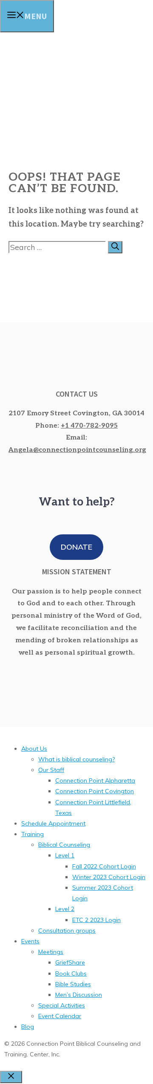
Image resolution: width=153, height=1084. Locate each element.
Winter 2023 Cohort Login (108, 877)
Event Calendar (59, 1016)
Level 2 (64, 909)
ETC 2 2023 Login (96, 920)
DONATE (76, 547)
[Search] (115, 247)
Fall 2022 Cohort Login (104, 866)
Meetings (50, 952)
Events (30, 941)
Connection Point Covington (94, 791)
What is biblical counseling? (76, 759)
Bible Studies (73, 984)
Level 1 (64, 855)
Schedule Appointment (53, 823)
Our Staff (51, 770)
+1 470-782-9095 (89, 426)
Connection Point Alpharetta (95, 780)
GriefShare (70, 962)
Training (32, 834)
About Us (34, 748)
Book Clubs (71, 973)
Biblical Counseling (64, 844)
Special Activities (61, 1005)
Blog (27, 1026)
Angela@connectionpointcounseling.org (77, 450)
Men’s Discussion (78, 995)
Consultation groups (67, 930)
